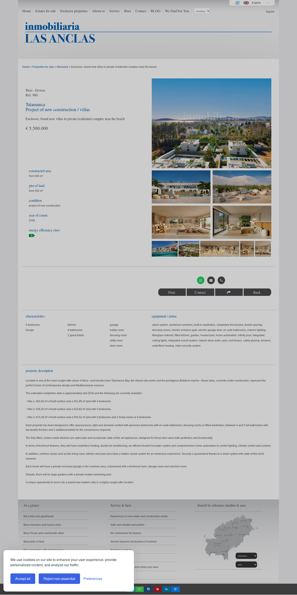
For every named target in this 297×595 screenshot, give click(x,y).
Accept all (22, 578)
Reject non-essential (59, 578)
